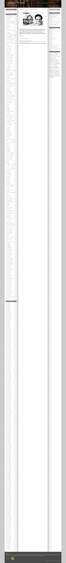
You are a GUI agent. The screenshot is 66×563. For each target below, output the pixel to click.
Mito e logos (7, 148)
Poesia (7, 161)
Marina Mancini (9, 281)
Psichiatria (7, 176)
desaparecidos (52, 59)
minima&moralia (51, 42)
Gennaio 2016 (7, 481)
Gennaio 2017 (7, 463)
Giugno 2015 (7, 491)
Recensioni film (8, 49)
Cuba (54, 57)
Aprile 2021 (7, 387)
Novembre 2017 (8, 448)
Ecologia (7, 89)
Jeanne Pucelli (8, 275)
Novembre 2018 (8, 430)
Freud (57, 62)
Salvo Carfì (8, 293)
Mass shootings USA (9, 63)
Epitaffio (7, 104)
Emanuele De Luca (9, 254)
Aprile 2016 (7, 476)
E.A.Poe (56, 59)
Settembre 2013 (8, 522)
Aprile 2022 (7, 369)
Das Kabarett (50, 30)
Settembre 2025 (8, 319)
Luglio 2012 (7, 543)
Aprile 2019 (7, 423)
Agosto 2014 (7, 506)
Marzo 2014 (7, 513)
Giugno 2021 (7, 384)
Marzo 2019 (7, 424)
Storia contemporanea (9, 223)
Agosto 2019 (7, 417)
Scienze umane (8, 200)
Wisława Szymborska (54, 76)
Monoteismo (8, 189)
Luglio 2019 (7, 418)
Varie (6, 240)
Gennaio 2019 (7, 427)
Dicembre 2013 (8, 518)
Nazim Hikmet (57, 72)
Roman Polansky (21, 42)
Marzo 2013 (7, 531)
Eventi (7, 77)
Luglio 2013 (7, 525)
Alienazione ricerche (9, 186)
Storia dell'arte (8, 229)
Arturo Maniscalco (9, 248)
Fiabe (7, 136)
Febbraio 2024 (7, 347)
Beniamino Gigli (9, 250)
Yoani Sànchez (52, 77)
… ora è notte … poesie (9, 167)
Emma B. (8, 256)
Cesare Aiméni (8, 251)
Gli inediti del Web (9, 86)
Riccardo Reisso (9, 287)
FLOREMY (50, 35)
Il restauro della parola (9, 153)
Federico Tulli (53, 61)
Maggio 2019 (7, 421)
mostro (40, 41)
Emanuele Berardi (9, 253)
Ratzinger (50, 75)
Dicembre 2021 (8, 375)
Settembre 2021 (8, 380)
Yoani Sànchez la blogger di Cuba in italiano (54, 48)
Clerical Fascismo (9, 39)
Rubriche (7, 191)
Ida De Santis (8, 272)
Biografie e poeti (9, 135)
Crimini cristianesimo (9, 55)
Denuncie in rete (51, 32)
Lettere (7, 143)
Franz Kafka (54, 62)
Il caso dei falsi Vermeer (9, 99)
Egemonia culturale (9, 74)
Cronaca (7, 66)
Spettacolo (8, 80)
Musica (7, 149)
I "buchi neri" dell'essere (10, 111)
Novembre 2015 (8, 484)
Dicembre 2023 (8, 350)
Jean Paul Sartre (30, 41)
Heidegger (57, 63)
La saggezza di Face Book (10, 210)
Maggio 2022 (7, 368)
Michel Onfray (37, 41)
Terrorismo (8, 64)
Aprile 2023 (7, 353)
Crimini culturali (9, 57)
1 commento (45, 9)
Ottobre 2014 (7, 503)
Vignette (7, 244)
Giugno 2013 (7, 527)
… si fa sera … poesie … (10, 168)
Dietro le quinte (8, 48)
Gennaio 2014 (7, 516)
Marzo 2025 (7, 328)
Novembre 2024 (8, 334)
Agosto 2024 (7, 338)
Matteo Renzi (51, 72)
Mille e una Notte (9, 124)
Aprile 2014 (7, 512)
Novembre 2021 (8, 377)
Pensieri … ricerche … (8, 152)
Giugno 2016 (7, 473)
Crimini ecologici (9, 58)
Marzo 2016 (7, 478)
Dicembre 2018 (8, 429)
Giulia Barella (8, 268)
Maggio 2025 (7, 325)
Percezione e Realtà (9, 158)
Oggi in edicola (8, 117)
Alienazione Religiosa (8, 20)
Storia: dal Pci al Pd (9, 226)
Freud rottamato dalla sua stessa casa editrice (54, 20)
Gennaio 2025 (7, 331)
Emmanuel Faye (54, 60)
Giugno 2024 (7, 341)
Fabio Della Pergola (9, 259)
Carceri (7, 205)
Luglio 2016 (7, 472)
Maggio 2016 (7, 475)
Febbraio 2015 (7, 497)
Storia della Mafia (9, 102)
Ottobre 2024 (7, 335)
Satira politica (8, 174)
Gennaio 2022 (7, 374)
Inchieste (7, 129)
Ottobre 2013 (7, 521)
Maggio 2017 (7, 457)
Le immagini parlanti (8, 132)
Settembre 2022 (8, 362)
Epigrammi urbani (9, 75)
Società (7, 204)
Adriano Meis (8, 247)
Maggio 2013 (7, 528)
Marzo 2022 (7, 371)
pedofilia (45, 41)
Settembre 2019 (8, 415)
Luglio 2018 (7, 436)
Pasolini (43, 41)
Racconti (8, 266)
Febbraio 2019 (7, 426)
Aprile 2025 (7, 326)
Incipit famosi (8, 138)
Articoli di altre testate (9, 84)
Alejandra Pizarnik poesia (52, 29)
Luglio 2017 (7, 454)
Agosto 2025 (7, 320)
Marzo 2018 (7, 442)
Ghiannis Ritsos (51, 63)
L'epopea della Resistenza (10, 224)
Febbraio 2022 (7, 372)
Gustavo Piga (51, 36)
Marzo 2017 (7, 460)
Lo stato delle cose (9, 211)
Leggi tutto (22, 36)
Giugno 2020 (7, 402)
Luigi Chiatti (33, 41)
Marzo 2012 (7, 549)
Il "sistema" (8, 208)
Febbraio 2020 (7, 408)
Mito (6, 146)
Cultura (7, 69)
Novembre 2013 (8, 519)
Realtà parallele (8, 159)
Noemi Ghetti (8, 284)
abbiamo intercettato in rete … (10, 83)
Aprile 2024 (7, 344)
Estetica (7, 107)
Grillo (54, 63)
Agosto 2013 (7, 524)
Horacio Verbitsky (52, 64)
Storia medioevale (9, 232)
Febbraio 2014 (7, 515)
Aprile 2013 (7, 530)
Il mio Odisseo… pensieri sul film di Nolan (54, 22)
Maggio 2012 (7, 546)
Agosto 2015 (7, 488)
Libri (6, 145)
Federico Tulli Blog (51, 33)
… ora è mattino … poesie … (10, 165)
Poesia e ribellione (9, 170)
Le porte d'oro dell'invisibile (10, 30)
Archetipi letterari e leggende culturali (11, 70)
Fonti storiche (8, 217)
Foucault (24, 41)
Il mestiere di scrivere (51, 39)
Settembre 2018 (8, 433)
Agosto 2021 (7, 381)
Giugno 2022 (7, 366)
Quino (58, 74)
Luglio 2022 (7, 365)
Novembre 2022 (8, 359)
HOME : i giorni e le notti (9, 11)
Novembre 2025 (8, 316)
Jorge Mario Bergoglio (53, 66)
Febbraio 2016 (7, 479)
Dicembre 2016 (8, 464)
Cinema (7, 45)
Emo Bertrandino (9, 257)
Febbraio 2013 (7, 533)
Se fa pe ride (7, 203)
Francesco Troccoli (9, 262)
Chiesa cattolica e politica (10, 38)
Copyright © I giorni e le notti (50, 560)
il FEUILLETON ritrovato (9, 120)
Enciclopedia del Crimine (9, 95)
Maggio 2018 (7, 439)
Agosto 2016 (7, 470)
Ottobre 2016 (7, 467)
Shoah (7, 220)
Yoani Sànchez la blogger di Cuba (53, 47)
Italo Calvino (57, 64)
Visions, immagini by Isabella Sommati (54, 45)
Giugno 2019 (7, 420)
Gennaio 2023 (7, 356)
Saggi (6, 194)
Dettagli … (8, 67)
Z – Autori (7, 246)
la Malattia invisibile (9, 201)
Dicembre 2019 (8, 411)
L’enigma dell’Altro (9, 156)
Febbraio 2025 (7, 329)
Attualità (7, 32)
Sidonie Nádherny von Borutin (10, 296)
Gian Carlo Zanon (9, 263)
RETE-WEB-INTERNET (10, 213)
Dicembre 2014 (8, 500)
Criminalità (7, 53)
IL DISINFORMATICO (52, 38)
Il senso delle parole (9, 155)
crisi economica (8, 92)
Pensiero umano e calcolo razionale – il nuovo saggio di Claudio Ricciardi (54, 24)
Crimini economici (9, 60)
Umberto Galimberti (27, 42)
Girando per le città (9, 207)
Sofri (24, 42)
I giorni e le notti (15, 2)
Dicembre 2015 (8, 482)
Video (6, 243)
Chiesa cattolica (8, 33)
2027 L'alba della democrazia (10, 192)
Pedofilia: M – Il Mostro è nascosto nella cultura (28, 9)
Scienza (7, 195)
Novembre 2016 (8, 466)
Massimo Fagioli (54, 71)
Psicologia (7, 179)
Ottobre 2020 (7, 396)
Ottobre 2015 (7, 485)
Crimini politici (8, 61)
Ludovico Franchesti (9, 278)
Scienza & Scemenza (8, 198)
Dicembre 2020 (8, 393)
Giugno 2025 (7, 323)
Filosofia (7, 110)
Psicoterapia (8, 177)
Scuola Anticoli (51, 44)
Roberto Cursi (8, 290)
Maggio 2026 (7, 307)
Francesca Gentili (9, 260)
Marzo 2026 (7, 310)
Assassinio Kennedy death (10, 96)
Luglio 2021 (7, 383)
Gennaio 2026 (7, 313)
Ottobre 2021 (7, 378)
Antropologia (7, 26)
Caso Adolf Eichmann (10, 218)
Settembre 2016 (8, 469)
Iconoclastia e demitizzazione (10, 78)
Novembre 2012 (8, 537)
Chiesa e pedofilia (9, 41)
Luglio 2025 (7, 322)
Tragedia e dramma (8, 238)
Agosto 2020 (7, 399)
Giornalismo (7, 114)
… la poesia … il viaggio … (10, 164)
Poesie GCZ (8, 264)
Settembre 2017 (8, 451)
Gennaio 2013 (7, 534)
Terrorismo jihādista (54, 75)
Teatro (6, 235)
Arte (6, 27)
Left (51, 68)
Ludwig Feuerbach (54, 69)
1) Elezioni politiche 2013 (9, 17)
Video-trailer (8, 51)
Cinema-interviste (9, 46)
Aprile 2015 (7, 494)
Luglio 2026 (7, 304)
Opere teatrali (7, 151)
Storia (6, 216)
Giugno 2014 (7, 509)
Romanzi (8, 127)
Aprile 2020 (7, 405)
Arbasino (21, 41)
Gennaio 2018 (7, 445)
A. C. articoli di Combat (52, 53)
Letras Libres (50, 41)
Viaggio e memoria (8, 241)
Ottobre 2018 (7, 432)
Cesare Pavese (58, 56)
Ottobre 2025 (7, 317)
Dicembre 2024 (8, 332)
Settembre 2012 (8, 540)
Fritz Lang (26, 41)
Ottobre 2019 (7, 414)
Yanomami (58, 76)
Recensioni (7, 182)
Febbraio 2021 (7, 390)
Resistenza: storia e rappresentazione (11, 139)
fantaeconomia (8, 93)
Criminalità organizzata (9, 54)
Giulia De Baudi (9, 269)
